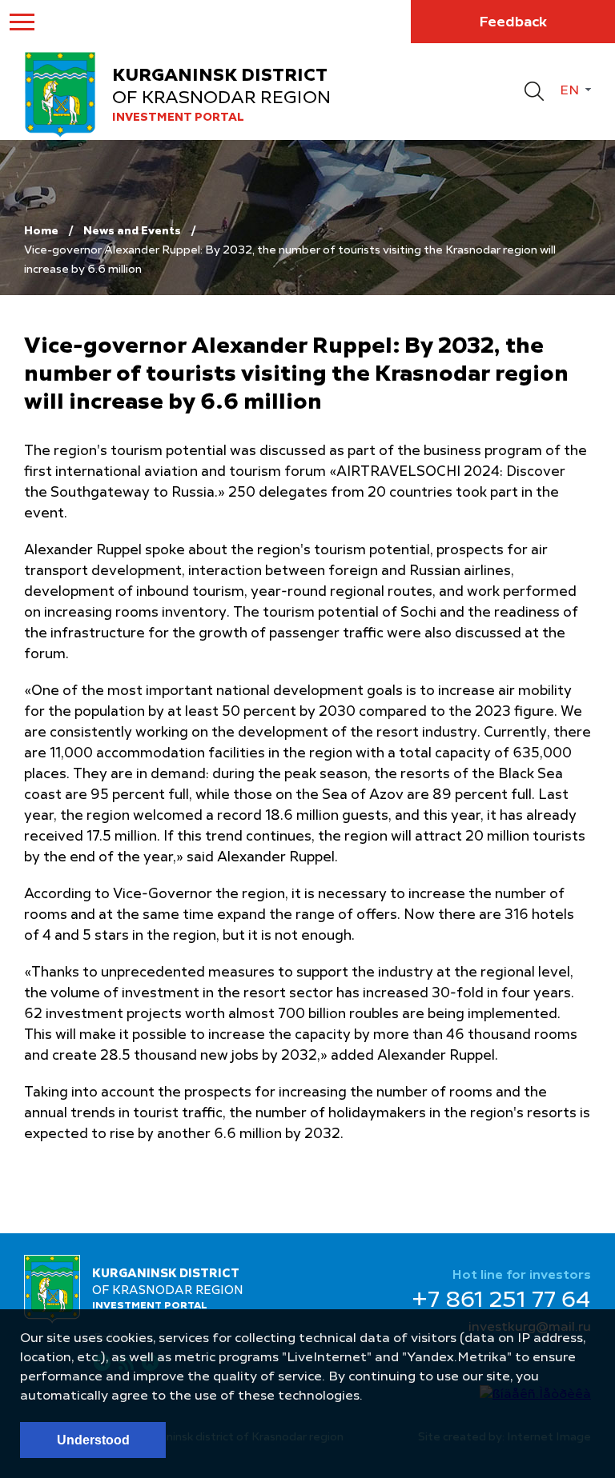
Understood (93, 1440)
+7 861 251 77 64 (501, 1301)
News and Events (132, 231)
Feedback (513, 22)
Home (41, 231)
